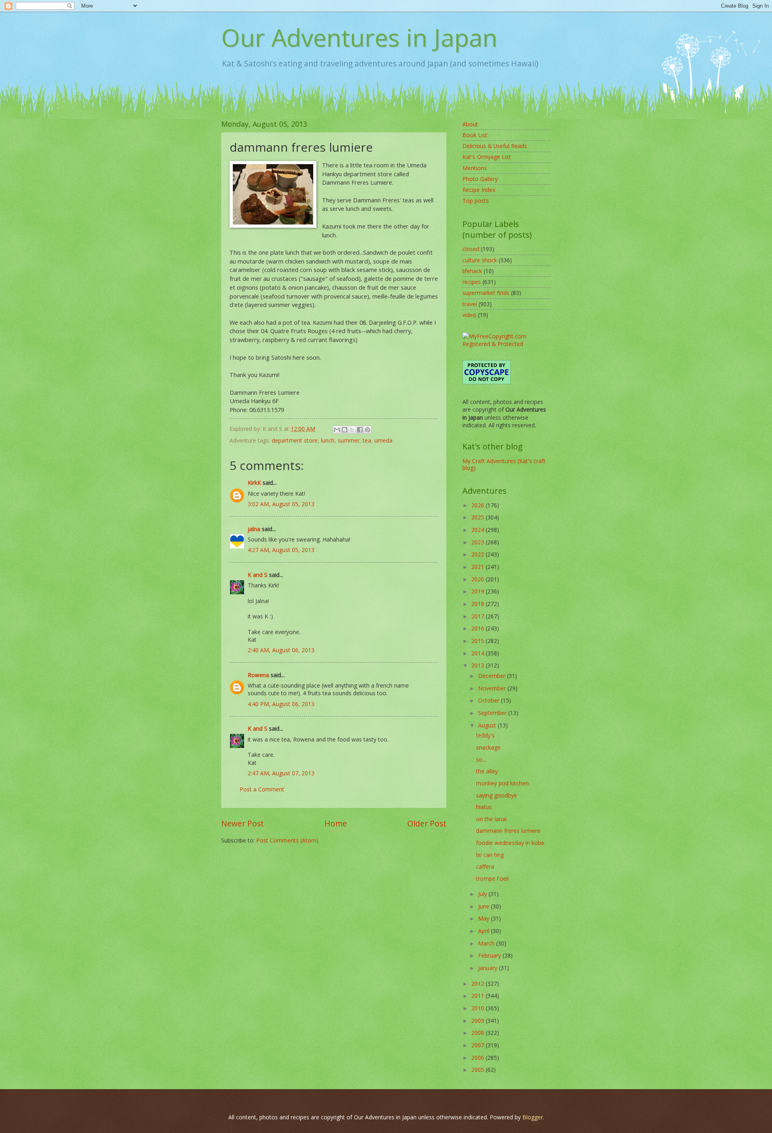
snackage (488, 747)
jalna (254, 529)
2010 (478, 1008)
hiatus (484, 807)
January (488, 968)
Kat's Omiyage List (486, 157)
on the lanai (491, 819)
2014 (478, 653)
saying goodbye (496, 795)
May (484, 918)
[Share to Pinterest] (367, 430)
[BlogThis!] (345, 430)
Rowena (258, 675)
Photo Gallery (480, 179)
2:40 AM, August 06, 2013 (281, 650)
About (470, 124)
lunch (328, 440)
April (484, 931)
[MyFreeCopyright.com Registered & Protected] (506, 344)
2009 (478, 1020)
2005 (478, 1069)
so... (481, 759)
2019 (478, 591)
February (490, 955)
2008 (478, 1032)
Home (335, 823)
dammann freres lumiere (508, 830)
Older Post (426, 823)
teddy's (485, 735)
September (493, 713)
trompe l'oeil (492, 878)
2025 (478, 517)
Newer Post (242, 823)
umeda (383, 440)
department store (295, 440)
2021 (478, 567)
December (492, 676)
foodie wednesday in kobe (510, 843)
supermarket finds (485, 293)
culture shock (479, 260)
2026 (478, 505)
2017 (478, 616)
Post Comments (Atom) (287, 840)
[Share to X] (352, 430)
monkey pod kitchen (502, 783)
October (489, 700)
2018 (478, 604)
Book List (474, 135)
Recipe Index (478, 190)
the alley (487, 771)
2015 (478, 641)
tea (367, 440)
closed (470, 249)
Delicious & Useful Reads (494, 146)
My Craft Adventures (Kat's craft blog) (504, 464)
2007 (478, 1045)
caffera (485, 866)
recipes (471, 282)
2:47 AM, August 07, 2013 (281, 773)
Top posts (475, 200)
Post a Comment (262, 789)
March (487, 943)
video (469, 315)
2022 (478, 554)
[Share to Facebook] (360, 430)
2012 (478, 983)
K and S (257, 575)
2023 (478, 542)
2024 (478, 530)
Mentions (474, 168)
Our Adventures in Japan (359, 37)
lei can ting (490, 855)
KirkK (254, 482)
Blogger (532, 1117)
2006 (478, 1057)
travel (469, 304)
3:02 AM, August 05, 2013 (281, 504)
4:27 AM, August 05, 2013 (281, 550)
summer (348, 440)
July (483, 894)
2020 (478, 579)
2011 (478, 995)
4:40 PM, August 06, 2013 (281, 704)
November (492, 688)
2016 (478, 628)
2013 (478, 665)
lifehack (472, 271)
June (484, 906)
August (488, 725)
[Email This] (337, 430)
